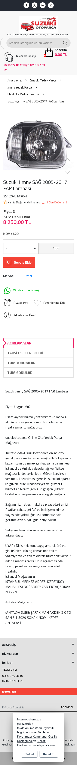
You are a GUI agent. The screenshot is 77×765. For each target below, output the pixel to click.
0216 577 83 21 (12, 681)
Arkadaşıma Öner (24, 315)
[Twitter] (34, 5)
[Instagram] (51, 5)
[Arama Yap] (65, 43)
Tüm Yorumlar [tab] (21, 363)
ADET (56, 248)
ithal (29, 276)
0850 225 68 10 (12, 675)
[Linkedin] (43, 5)
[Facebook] (26, 5)
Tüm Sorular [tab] (20, 373)
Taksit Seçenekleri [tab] (25, 353)
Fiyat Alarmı (20, 302)
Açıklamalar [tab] (19, 343)
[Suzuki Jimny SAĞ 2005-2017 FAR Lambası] (38, 143)
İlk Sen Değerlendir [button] (57, 202)
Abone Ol (67, 707)
